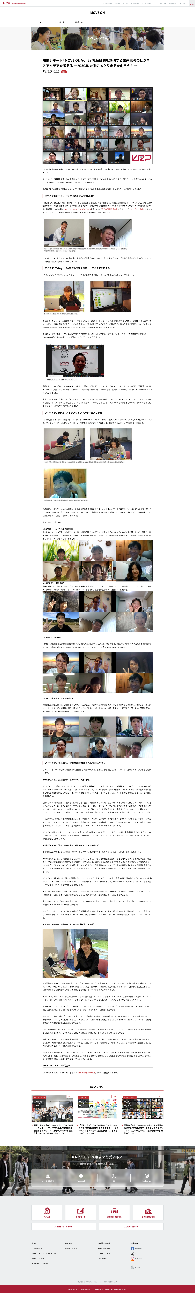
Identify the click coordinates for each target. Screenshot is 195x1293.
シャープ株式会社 (136, 209)
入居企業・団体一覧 (131, 1226)
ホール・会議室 (146, 3)
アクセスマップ (71, 1248)
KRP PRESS (103, 1258)
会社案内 (80, 1282)
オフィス (125, 3)
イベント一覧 (60, 22)
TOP (41, 22)
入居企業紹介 (173, 3)
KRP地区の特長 (107, 3)
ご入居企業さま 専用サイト (63, 1226)
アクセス (182, 3)
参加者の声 (79, 22)
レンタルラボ (135, 3)
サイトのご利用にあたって (109, 1282)
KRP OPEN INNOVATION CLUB (78, 209)
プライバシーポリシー (92, 1282)
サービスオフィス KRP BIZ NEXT (45, 1253)
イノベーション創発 (160, 3)
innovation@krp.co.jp (86, 1072)
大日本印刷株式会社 (110, 209)
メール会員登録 (104, 1248)
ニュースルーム (104, 1253)
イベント (117, 3)
